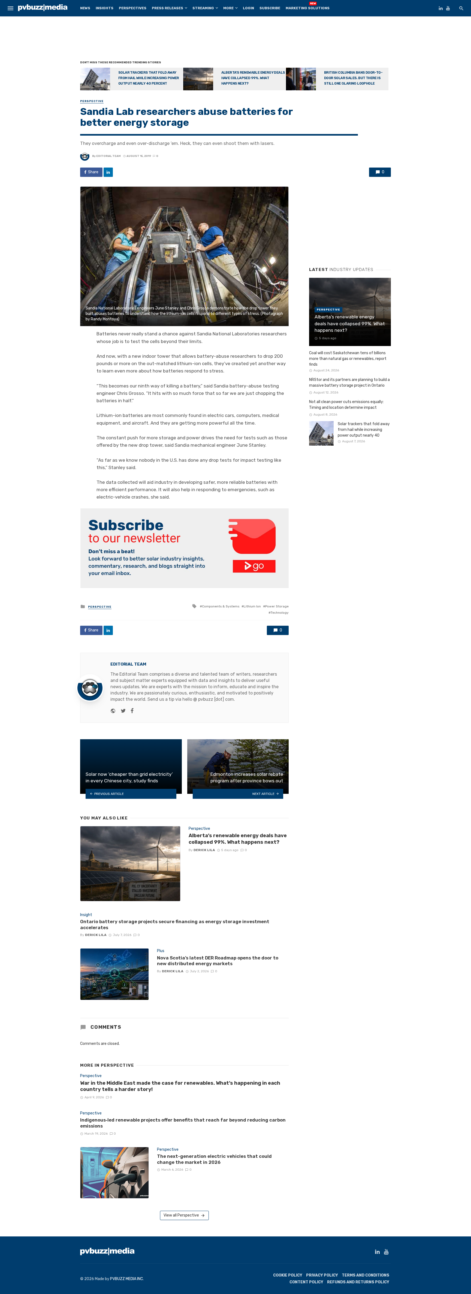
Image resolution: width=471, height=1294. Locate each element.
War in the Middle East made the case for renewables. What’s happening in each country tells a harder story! (180, 1086)
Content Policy (306, 1282)
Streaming (203, 8)
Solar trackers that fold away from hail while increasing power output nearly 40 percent (148, 77)
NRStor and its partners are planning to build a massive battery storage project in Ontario (349, 382)
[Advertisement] (235, 39)
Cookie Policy (287, 1275)
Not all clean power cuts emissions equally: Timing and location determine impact (346, 404)
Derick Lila (204, 850)
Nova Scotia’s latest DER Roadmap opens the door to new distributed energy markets (217, 961)
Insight (86, 915)
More (228, 8)
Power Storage (277, 606)
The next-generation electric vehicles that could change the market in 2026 (214, 1159)
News (85, 8)
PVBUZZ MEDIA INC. (127, 1279)
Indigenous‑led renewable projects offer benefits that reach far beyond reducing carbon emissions (183, 1123)
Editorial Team (108, 156)
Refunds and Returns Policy (358, 1282)
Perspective (92, 101)
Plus (160, 951)
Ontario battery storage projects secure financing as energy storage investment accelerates (174, 924)
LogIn (248, 8)
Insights (104, 8)
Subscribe (269, 8)
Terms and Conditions (365, 1275)
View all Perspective (181, 1215)
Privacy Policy (322, 1275)
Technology (280, 613)
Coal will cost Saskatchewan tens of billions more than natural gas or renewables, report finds (348, 359)
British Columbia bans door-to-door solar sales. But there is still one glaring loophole (353, 77)
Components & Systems (220, 606)
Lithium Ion (252, 606)
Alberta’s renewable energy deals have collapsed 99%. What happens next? (253, 77)
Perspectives (132, 8)
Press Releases (167, 8)
